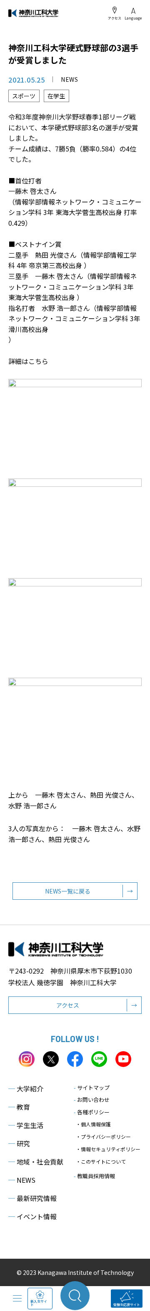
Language (133, 18)
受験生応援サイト (126, 1304)
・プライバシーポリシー (103, 1136)
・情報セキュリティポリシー (108, 1148)
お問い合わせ (92, 1099)
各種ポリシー (92, 1112)
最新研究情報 (32, 1198)
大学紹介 (25, 1089)
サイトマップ (92, 1087)
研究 (19, 1143)
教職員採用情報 (94, 1176)
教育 (19, 1107)
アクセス (114, 18)
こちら (38, 361)
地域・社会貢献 (35, 1162)
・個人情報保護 (93, 1124)
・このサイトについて (101, 1161)
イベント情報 (32, 1216)
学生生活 (25, 1125)
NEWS (21, 1180)
